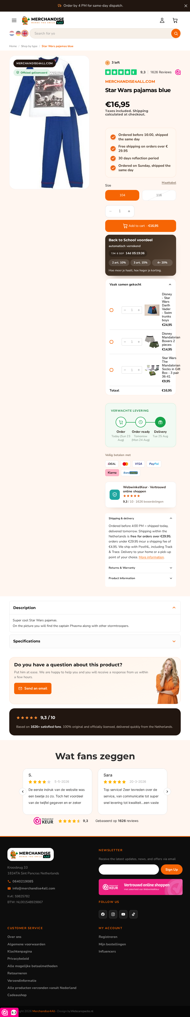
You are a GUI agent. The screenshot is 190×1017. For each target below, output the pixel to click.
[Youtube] (123, 914)
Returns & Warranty (122, 568)
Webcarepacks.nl (82, 1011)
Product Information (122, 578)
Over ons (14, 936)
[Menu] (14, 20)
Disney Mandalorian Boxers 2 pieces (171, 339)
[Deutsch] (18, 33)
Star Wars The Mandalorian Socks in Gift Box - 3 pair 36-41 (171, 367)
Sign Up (171, 869)
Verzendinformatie (21, 980)
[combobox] (105, 33)
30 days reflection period (138, 158)
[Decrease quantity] (125, 310)
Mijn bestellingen (112, 944)
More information (151, 557)
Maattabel (169, 182)
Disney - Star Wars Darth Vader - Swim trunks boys (167, 307)
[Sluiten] (186, 6)
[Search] (175, 33)
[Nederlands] (11, 33)
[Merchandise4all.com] (88, 20)
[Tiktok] (133, 914)
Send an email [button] (35, 688)
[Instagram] (113, 914)
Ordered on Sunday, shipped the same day (144, 168)
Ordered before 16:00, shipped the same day (143, 137)
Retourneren (17, 973)
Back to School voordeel (131, 240)
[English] (24, 33)
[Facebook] (103, 914)
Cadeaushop (17, 995)
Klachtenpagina (19, 951)
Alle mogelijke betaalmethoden (32, 966)
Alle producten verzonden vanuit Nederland (41, 987)
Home (13, 46)
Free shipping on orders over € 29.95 (143, 148)
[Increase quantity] (139, 310)
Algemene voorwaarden (26, 944)
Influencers (107, 951)
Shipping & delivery (121, 518)
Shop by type (29, 46)
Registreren (108, 936)
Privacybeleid (18, 958)
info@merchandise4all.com (34, 888)
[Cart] (175, 20)
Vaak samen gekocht (125, 284)
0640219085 (23, 881)
